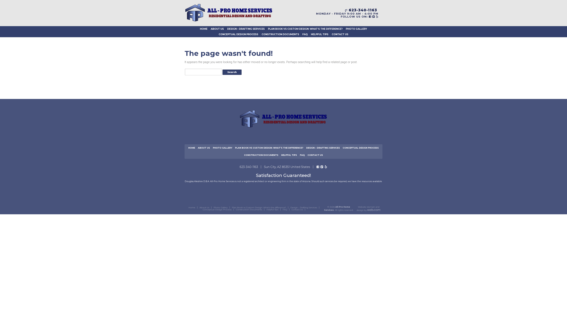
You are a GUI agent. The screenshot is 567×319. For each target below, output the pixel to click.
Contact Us (340, 34)
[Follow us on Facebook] (318, 166)
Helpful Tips (319, 34)
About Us (217, 28)
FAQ (305, 34)
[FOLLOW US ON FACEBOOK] (370, 16)
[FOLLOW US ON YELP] (377, 16)
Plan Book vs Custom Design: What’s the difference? (305, 28)
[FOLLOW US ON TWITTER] (373, 16)
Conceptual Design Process (238, 34)
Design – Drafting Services (246, 28)
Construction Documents (280, 34)
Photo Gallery (356, 28)
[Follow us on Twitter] (322, 166)
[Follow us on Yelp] (326, 166)
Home (203, 28)
